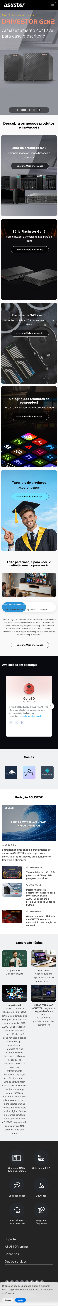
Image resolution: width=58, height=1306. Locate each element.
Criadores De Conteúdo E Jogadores (19, 609)
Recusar (8, 1300)
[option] (11, 772)
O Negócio (42, 609)
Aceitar (20, 1300)
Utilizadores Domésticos (14, 604)
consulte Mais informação (29, 166)
